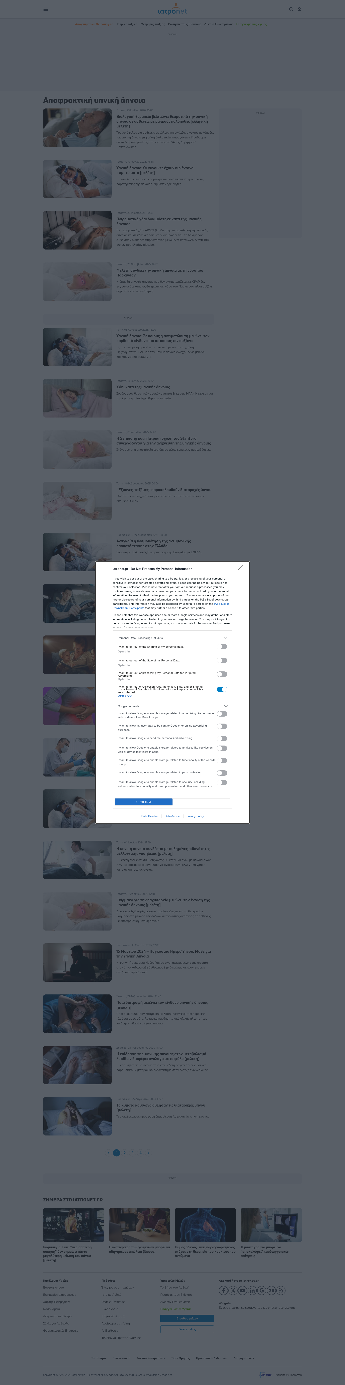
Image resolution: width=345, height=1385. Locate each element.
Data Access (172, 816)
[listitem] (172, 638)
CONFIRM (143, 801)
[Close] (241, 569)
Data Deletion (150, 816)
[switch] (222, 646)
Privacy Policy (195, 816)
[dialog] (172, 692)
